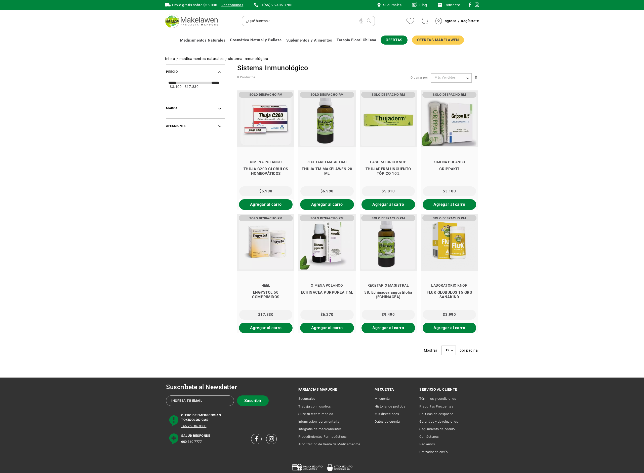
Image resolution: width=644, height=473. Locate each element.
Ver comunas (232, 5)
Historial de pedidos (390, 406)
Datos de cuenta (387, 421)
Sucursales (307, 398)
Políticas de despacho (436, 414)
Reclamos (427, 444)
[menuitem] (202, 40)
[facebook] (256, 439)
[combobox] (301, 21)
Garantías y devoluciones (438, 421)
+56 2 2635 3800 (194, 426)
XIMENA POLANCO (266, 162)
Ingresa (450, 21)
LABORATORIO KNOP (388, 162)
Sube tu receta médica (315, 414)
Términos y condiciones (437, 398)
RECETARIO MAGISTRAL (327, 162)
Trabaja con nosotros (314, 406)
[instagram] (470, 6)
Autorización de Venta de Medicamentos (329, 444)
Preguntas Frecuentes (436, 406)
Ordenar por (419, 77)
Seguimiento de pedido (437, 429)
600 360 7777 (191, 442)
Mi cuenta (382, 398)
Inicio (170, 59)
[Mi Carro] (424, 21)
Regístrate (470, 21)
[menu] (322, 40)
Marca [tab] (172, 108)
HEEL (265, 285)
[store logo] (191, 21)
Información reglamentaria (318, 421)
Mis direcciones (387, 414)
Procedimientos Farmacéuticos (322, 436)
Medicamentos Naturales (201, 59)
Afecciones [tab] (175, 126)
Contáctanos (429, 436)
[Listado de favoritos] (410, 21)
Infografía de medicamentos (320, 429)
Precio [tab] (172, 72)
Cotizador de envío (433, 452)
